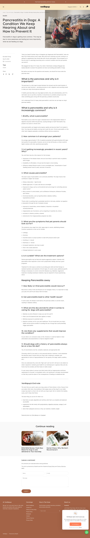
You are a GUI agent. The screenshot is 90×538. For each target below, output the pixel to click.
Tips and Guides (9, 12)
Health (5, 15)
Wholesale (28, 513)
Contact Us (28, 507)
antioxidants (26, 406)
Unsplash (43, 415)
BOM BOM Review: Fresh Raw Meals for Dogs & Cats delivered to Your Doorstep (32, 449)
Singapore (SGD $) (72, 6)
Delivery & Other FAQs (31, 509)
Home (4, 12)
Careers (28, 516)
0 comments (8, 61)
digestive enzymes (53, 404)
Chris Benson (35, 415)
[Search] (80, 6)
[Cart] (86, 6)
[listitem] (3, 74)
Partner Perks (29, 511)
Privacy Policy (51, 466)
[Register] (59, 510)
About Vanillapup (30, 505)
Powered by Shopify (13, 533)
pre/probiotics (44, 404)
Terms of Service (61, 466)
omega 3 (61, 404)
